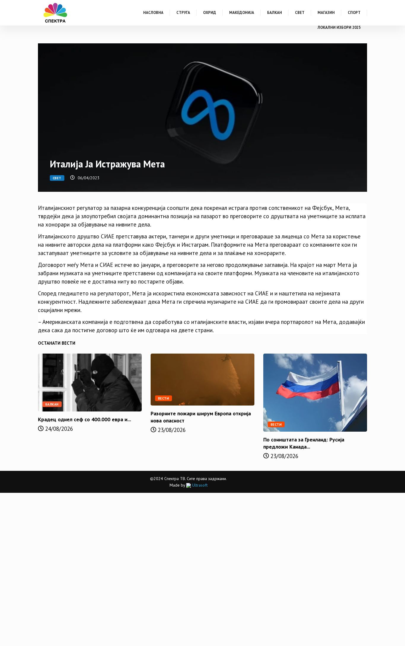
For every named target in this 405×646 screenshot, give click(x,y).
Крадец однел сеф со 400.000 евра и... (84, 419)
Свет (299, 12)
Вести (163, 398)
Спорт (354, 12)
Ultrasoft (199, 485)
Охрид (209, 12)
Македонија (241, 12)
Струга (183, 12)
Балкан (274, 12)
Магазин (326, 12)
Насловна (153, 12)
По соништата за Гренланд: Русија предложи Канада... (303, 443)
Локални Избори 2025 (339, 27)
